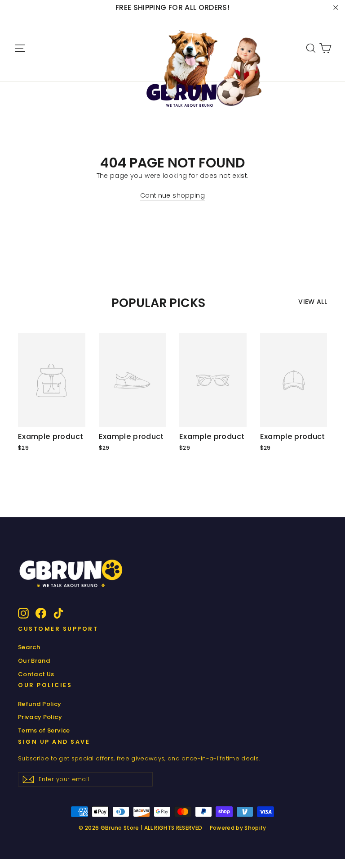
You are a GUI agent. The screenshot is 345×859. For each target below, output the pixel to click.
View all (312, 301)
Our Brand (34, 660)
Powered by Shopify (238, 828)
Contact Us (36, 674)
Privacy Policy (40, 717)
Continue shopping (172, 195)
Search (29, 647)
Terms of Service (44, 730)
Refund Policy (40, 704)
